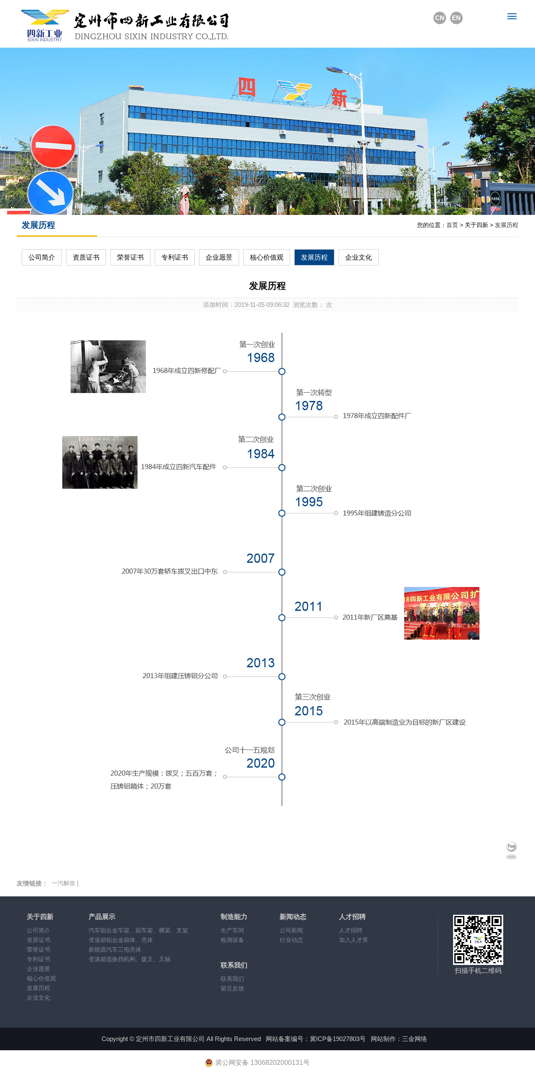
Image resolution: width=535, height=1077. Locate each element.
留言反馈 (232, 988)
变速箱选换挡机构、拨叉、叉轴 (130, 959)
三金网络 (414, 1038)
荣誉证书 (130, 257)
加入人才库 (353, 940)
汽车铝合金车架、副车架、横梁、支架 (138, 930)
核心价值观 (266, 257)
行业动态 (291, 940)
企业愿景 (219, 257)
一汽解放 (63, 883)
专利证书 (174, 257)
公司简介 (41, 257)
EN (456, 17)
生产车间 (232, 930)
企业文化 (358, 257)
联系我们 (232, 978)
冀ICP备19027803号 (338, 1038)
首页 (452, 225)
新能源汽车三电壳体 (115, 949)
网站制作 (383, 1038)
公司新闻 (291, 930)
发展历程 (506, 225)
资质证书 (86, 257)
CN (439, 17)
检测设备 (232, 940)
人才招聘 (350, 930)
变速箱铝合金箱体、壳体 (121, 940)
